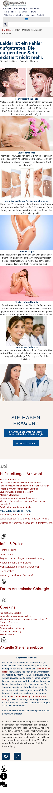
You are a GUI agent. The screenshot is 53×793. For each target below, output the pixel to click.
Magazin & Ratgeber (9, 495)
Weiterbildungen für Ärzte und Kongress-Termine (24, 518)
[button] (26, 19)
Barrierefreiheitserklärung (12, 628)
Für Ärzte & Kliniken (9, 622)
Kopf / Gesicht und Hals (26, 99)
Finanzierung (6, 554)
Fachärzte (22, 12)
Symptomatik (35, 8)
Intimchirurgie (27, 251)
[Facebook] (6, 756)
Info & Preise (10, 12)
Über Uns (30, 15)
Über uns (7, 607)
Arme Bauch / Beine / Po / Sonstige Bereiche (26, 201)
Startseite (7, 8)
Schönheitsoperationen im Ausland (16, 507)
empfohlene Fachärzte (26, 347)
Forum (33, 12)
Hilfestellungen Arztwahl (21, 473)
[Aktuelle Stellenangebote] (3, 639)
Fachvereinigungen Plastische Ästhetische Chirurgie (24, 486)
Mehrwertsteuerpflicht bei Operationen (19, 566)
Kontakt (40, 15)
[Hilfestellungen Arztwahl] (3, 466)
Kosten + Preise (8, 550)
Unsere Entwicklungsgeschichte (15, 616)
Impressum (5, 625)
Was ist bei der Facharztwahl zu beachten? (20, 482)
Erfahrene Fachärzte (10, 479)
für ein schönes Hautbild (27, 302)
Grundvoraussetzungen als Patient (16, 492)
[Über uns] (3, 599)
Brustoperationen (26, 153)
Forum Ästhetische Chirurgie (24, 589)
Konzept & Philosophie (10, 613)
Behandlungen (20, 8)
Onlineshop (5, 523)
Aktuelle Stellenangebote (21, 647)
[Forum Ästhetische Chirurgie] (3, 581)
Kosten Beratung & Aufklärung (15, 562)
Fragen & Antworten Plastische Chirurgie (19, 489)
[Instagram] (17, 756)
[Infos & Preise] (3, 536)
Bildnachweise (7, 634)
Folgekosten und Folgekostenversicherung (22, 558)
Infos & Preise (11, 543)
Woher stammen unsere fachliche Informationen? (23, 619)
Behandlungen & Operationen (15, 514)
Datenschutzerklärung (10, 631)
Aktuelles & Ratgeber (13, 15)
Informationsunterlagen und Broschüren (19, 498)
